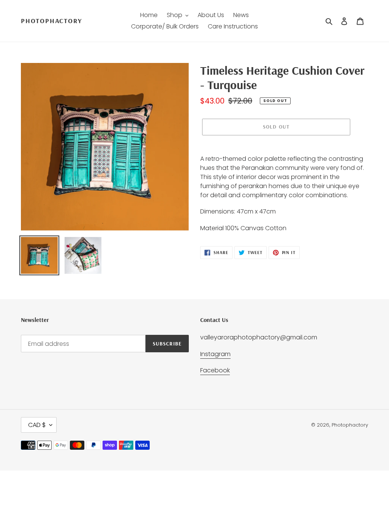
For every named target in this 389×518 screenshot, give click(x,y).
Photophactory (51, 21)
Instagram (215, 354)
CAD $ (37, 425)
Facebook (215, 370)
